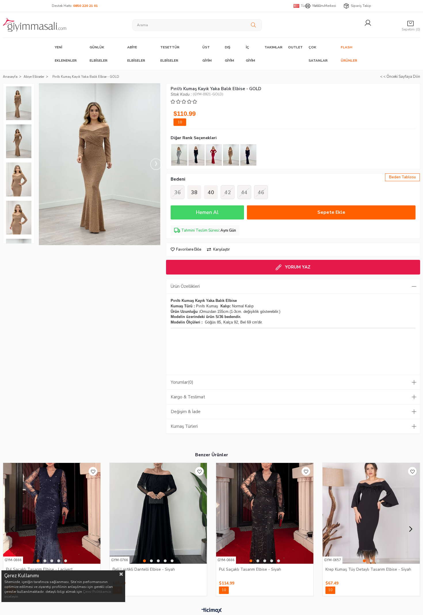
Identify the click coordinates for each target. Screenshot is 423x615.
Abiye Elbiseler (136, 54)
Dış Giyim (229, 54)
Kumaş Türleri (184, 426)
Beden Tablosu (402, 177)
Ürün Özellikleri (185, 286)
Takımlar (273, 47)
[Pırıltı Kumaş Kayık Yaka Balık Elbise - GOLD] (231, 155)
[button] (38, 561)
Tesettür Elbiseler (169, 54)
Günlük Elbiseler (98, 54)
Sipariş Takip (361, 5)
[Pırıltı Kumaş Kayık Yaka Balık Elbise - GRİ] (179, 155)
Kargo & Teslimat (188, 397)
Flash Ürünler (349, 54)
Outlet (295, 47)
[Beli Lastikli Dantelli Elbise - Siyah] (158, 513)
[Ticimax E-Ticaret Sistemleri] (211, 611)
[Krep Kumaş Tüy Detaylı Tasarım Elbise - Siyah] (371, 513)
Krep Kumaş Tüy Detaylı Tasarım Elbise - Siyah (368, 569)
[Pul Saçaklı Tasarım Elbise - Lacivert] (51, 513)
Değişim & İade (186, 412)
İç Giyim (250, 54)
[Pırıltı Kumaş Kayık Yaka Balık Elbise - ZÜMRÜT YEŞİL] (196, 155)
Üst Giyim (207, 54)
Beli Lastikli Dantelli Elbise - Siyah (144, 569)
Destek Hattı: (75, 5)
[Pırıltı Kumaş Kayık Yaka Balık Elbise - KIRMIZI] (214, 155)
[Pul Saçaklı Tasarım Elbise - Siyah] (264, 513)
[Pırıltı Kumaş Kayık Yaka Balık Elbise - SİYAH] (248, 155)
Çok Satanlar (317, 54)
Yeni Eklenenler (66, 54)
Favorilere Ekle (93, 471)
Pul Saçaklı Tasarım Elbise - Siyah (250, 569)
